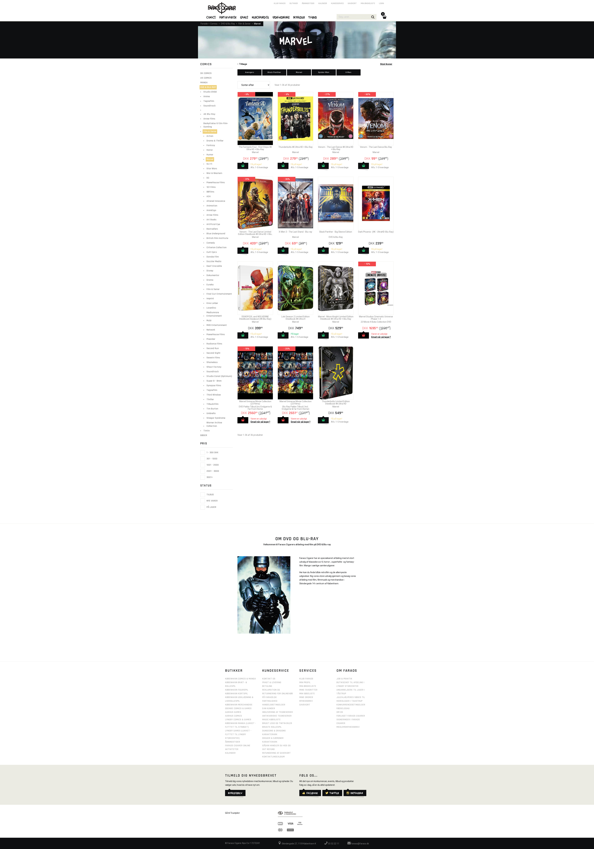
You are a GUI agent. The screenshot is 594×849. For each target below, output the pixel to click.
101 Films (211, 187)
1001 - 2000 (212, 465)
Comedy (211, 242)
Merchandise (260, 17)
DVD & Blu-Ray (228, 23)
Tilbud (210, 494)
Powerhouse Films (216, 182)
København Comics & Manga (240, 678)
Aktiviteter (231, 749)
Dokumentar (213, 275)
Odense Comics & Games (238, 708)
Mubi (209, 320)
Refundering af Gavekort (276, 753)
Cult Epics (212, 252)
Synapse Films (214, 385)
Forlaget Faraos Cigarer (350, 715)
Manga (204, 82)
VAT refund (268, 749)
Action (210, 136)
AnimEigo (211, 210)
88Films (210, 191)
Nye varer (212, 501)
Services (308, 670)
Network (211, 329)
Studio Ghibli (210, 91)
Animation (212, 205)
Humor (210, 154)
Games (244, 17)
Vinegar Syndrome (216, 418)
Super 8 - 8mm (214, 380)
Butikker (294, 3)
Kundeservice (337, 3)
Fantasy (211, 145)
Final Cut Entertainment (219, 294)
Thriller (210, 399)
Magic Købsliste (271, 719)
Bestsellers (212, 229)
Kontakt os (268, 678)
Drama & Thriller (215, 140)
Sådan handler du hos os (276, 745)
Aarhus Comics (233, 715)
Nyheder (299, 17)
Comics (213, 23)
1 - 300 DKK (212, 452)
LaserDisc (211, 307)
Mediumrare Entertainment (214, 314)
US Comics (206, 78)
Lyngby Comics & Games (238, 719)
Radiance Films (214, 343)
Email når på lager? (381, 337)
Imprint (210, 298)
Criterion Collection (216, 247)
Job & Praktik (344, 678)
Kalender (322, 3)
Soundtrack (209, 105)
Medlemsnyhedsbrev (347, 727)
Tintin (206, 430)
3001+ (209, 477)
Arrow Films (209, 118)
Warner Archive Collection (214, 424)
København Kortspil (236, 693)
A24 (209, 196)
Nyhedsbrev (306, 701)
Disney (210, 270)
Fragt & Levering (271, 682)
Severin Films (213, 357)
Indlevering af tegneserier (277, 712)
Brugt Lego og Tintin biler (277, 723)
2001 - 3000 (212, 471)
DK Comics (206, 73)
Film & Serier (244, 23)
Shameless (212, 362)
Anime (206, 96)
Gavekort (352, 3)
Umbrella (211, 413)
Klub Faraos (280, 3)
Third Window (214, 394)
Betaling (267, 686)
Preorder (211, 339)
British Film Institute (217, 238)
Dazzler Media (214, 261)
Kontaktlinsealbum (273, 756)
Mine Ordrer (306, 697)
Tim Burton (212, 408)
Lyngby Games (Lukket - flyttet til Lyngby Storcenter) (238, 734)
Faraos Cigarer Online (237, 745)
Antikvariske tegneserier (277, 715)
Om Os (339, 712)
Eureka (210, 284)
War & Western (214, 173)
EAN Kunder (268, 708)
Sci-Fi (209, 164)
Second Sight (213, 353)
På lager (211, 507)
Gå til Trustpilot (232, 813)
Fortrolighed (269, 701)
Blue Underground (216, 233)
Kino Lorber (212, 303)
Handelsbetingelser (273, 704)
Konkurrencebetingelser (350, 704)
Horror (210, 150)
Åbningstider (308, 3)
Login (381, 3)
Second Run (213, 348)
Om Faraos (346, 670)
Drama (210, 280)
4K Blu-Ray (209, 114)
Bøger (203, 435)
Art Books (211, 219)
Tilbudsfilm (212, 404)
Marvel (257, 23)
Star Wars (212, 168)
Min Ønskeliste (307, 686)
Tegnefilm (208, 101)
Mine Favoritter (308, 689)
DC (208, 177)
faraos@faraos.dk (360, 843)
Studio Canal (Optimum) (219, 376)
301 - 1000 (211, 458)
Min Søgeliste (307, 693)
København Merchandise (238, 704)
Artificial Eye (213, 224)
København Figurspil (236, 689)
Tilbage (242, 64)
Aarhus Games (233, 712)
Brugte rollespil (272, 727)
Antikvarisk (228, 17)
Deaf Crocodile (214, 266)
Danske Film (213, 256)
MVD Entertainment (217, 325)
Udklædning (281, 17)
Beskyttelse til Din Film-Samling (215, 125)
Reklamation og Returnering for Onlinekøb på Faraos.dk (277, 693)
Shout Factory (214, 367)
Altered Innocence (216, 201)
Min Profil (304, 682)
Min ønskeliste (368, 3)
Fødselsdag (343, 708)
